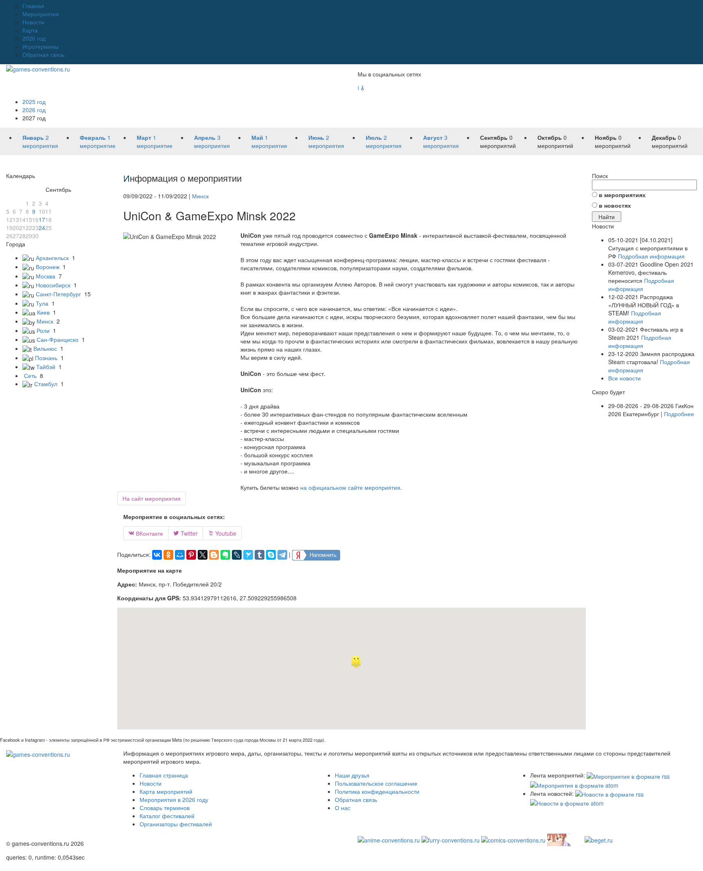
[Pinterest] (191, 555)
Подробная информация (651, 256)
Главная (33, 6)
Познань (46, 358)
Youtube (222, 533)
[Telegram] (282, 555)
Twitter (185, 533)
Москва (45, 276)
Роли (43, 330)
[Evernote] (225, 555)
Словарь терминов (165, 808)
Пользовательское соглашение (376, 783)
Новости (33, 22)
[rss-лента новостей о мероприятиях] (609, 793)
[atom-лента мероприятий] (574, 784)
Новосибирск (53, 285)
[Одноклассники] (168, 555)
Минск (45, 321)
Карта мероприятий (166, 791)
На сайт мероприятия (151, 498)
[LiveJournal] (237, 555)
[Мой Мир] (180, 555)
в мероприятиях (622, 195)
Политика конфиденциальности (377, 791)
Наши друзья (352, 775)
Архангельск (52, 258)
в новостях (615, 205)
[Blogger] (214, 555)
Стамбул (45, 384)
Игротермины (40, 46)
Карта (30, 30)
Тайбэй (45, 367)
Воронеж (47, 267)
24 (42, 228)
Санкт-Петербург (58, 294)
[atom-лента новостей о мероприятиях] (567, 802)
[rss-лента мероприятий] (628, 775)
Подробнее (679, 414)
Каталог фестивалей (167, 816)
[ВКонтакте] (157, 555)
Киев (43, 312)
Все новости (624, 378)
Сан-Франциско (58, 339)
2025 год (34, 102)
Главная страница (164, 775)
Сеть (30, 375)
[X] (202, 555)
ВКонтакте (146, 533)
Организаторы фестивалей (176, 824)
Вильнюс (45, 348)
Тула (42, 303)
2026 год (34, 38)
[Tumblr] (259, 555)
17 (42, 219)
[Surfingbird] (248, 555)
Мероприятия (40, 14)
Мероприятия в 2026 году (174, 799)
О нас (342, 808)
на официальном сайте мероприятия (350, 487)
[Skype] (271, 555)
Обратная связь (43, 54)
